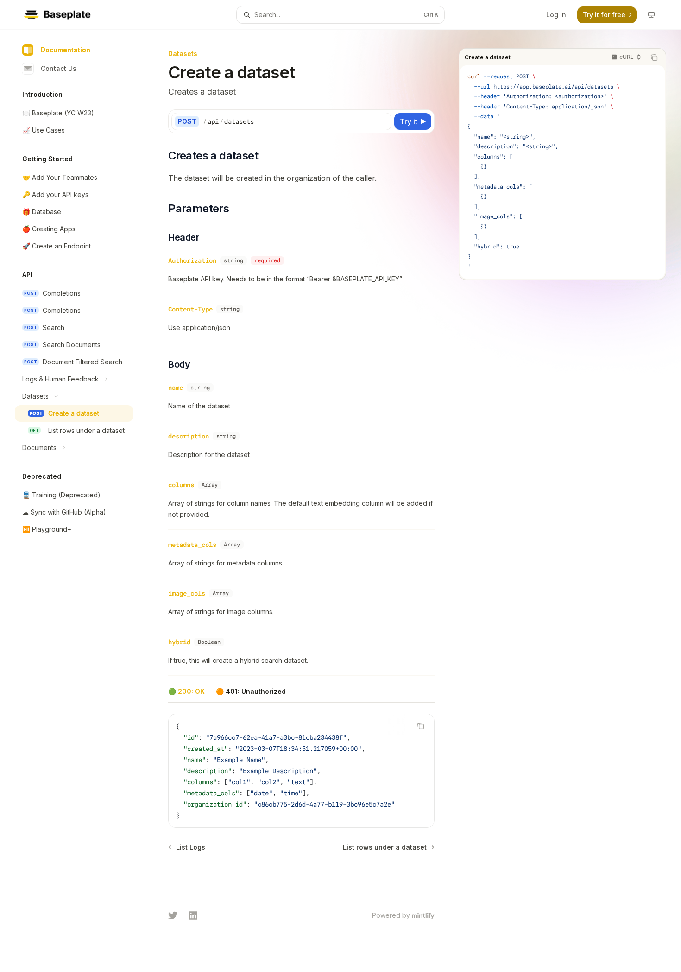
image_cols (186, 593)
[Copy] (383, 121)
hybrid (179, 642)
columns (181, 485)
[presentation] (301, 770)
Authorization (192, 260)
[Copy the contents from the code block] (654, 57)
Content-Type (190, 309)
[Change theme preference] (651, 14)
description (188, 436)
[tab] (186, 691)
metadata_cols (192, 544)
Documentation (65, 50)
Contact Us (58, 68)
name (175, 387)
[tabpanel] (301, 778)
